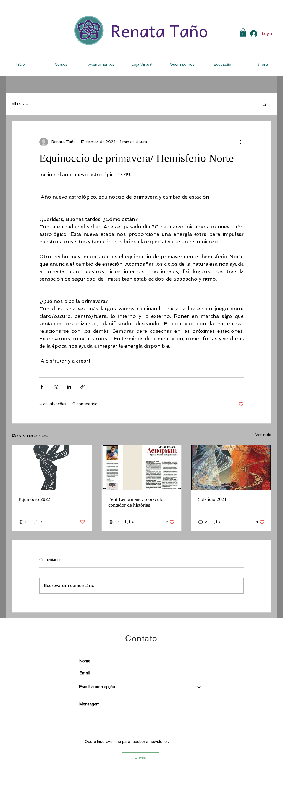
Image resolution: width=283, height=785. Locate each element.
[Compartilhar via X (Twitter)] (55, 386)
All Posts (20, 104)
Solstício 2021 (212, 499)
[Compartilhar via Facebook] (41, 386)
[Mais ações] (240, 142)
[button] (264, 104)
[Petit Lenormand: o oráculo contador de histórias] (142, 467)
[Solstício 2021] (231, 467)
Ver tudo (263, 434)
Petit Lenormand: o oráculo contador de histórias (135, 502)
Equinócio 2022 (34, 499)
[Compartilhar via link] (82, 386)
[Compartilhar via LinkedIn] (69, 386)
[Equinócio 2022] (52, 467)
